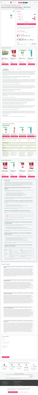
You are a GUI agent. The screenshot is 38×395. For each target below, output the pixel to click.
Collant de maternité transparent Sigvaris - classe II (14, 134)
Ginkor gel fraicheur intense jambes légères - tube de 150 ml (6, 134)
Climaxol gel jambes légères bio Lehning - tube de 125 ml (22, 58)
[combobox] (7, 2)
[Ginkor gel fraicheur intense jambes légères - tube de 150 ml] (6, 130)
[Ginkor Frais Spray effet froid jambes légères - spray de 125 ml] (22, 130)
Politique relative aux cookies (11, 390)
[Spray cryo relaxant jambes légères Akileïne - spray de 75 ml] (31, 130)
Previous (35, 160)
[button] (13, 11)
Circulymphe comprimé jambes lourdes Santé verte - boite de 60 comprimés (5, 171)
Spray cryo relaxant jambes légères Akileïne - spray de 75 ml (31, 58)
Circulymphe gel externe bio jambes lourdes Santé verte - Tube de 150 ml (22, 171)
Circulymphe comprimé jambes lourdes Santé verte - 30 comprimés (13, 58)
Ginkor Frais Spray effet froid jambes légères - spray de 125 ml (22, 134)
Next (36, 160)
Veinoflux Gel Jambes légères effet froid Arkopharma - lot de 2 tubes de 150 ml (5, 59)
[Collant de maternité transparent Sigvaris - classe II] (14, 130)
